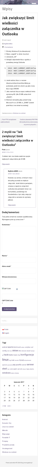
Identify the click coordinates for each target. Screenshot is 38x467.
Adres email (6, 266)
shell (4, 368)
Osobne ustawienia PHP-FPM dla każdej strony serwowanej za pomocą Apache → (28, 122)
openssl (4, 365)
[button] (34, 4)
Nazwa (5, 256)
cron (8, 351)
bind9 (19, 347)
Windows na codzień (19, 113)
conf (32, 347)
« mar (4, 406)
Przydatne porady (8, 445)
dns (20, 351)
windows (6, 373)
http (19, 355)
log (10, 360)
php (14, 365)
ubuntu (32, 369)
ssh (19, 369)
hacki (6, 355)
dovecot (24, 351)
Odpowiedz (6, 164)
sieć (8, 369)
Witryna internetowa (9, 277)
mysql (21, 360)
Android (5, 419)
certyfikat (27, 347)
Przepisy (5, 441)
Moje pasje (6, 434)
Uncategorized (7, 448)
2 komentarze (8, 47)
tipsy (27, 369)
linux (5, 359)
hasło (15, 355)
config (4, 351)
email (28, 351)
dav (11, 351)
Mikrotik (5, 430)
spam (15, 369)
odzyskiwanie (27, 360)
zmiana (16, 373)
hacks (11, 355)
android (4, 347)
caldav (22, 347)
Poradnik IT (6, 438)
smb (11, 369)
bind (15, 347)
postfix (19, 365)
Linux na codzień (8, 427)
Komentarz (6, 225)
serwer (30, 364)
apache (11, 347)
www (12, 373)
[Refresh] (17, 289)
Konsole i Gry (6, 423)
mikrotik (17, 360)
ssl (21, 369)
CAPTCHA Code (7, 300)
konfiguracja (27, 354)
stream (24, 369)
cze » (9, 406)
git (2, 355)
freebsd (32, 351)
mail (12, 360)
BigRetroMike (8, 44)
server (24, 365)
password (9, 365)
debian (15, 350)
